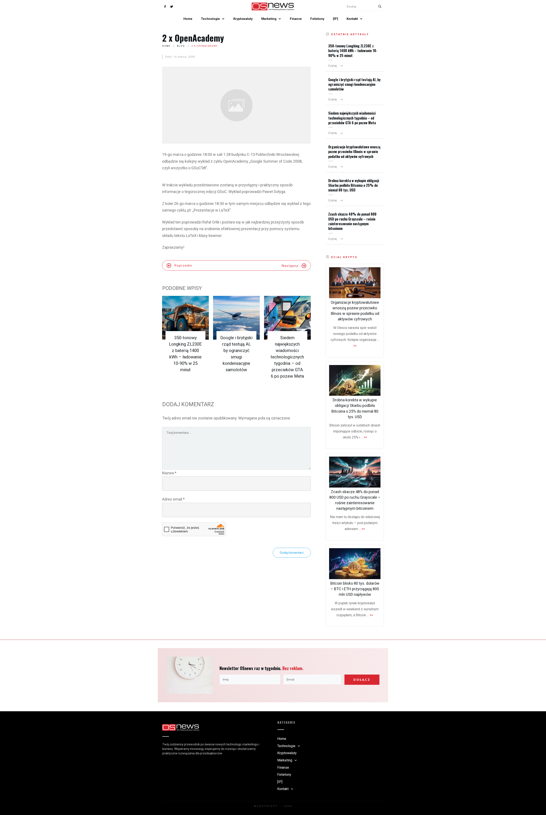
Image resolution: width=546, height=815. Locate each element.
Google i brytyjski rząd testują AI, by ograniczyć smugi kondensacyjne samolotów (354, 84)
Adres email (173, 499)
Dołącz (361, 680)
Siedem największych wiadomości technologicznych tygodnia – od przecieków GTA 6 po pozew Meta (287, 357)
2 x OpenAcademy (193, 37)
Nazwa (169, 473)
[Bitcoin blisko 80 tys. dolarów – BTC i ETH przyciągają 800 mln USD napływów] (354, 563)
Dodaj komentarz (292, 553)
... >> (364, 437)
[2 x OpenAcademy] (236, 105)
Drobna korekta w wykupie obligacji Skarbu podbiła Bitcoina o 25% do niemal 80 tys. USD (353, 185)
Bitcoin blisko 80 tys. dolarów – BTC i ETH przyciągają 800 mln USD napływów (354, 589)
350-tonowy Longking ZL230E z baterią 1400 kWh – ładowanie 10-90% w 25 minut (352, 50)
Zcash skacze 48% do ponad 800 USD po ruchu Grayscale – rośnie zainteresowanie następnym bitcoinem (352, 221)
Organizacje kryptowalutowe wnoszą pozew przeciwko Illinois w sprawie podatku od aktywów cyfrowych (354, 151)
